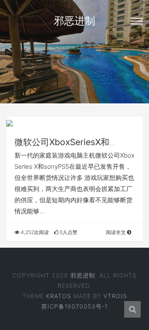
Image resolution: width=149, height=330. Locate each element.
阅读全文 (116, 232)
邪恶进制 (74, 20)
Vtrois (115, 295)
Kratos (58, 295)
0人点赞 (67, 232)
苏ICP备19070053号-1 (74, 306)
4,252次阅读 (34, 232)
